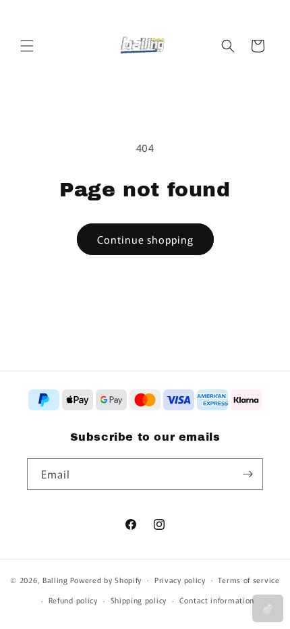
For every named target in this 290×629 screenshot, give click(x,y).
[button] (27, 46)
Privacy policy (180, 579)
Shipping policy (139, 600)
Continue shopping (145, 239)
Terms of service (248, 579)
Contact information (216, 600)
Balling (55, 579)
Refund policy (73, 600)
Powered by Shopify (106, 579)
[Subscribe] (247, 474)
